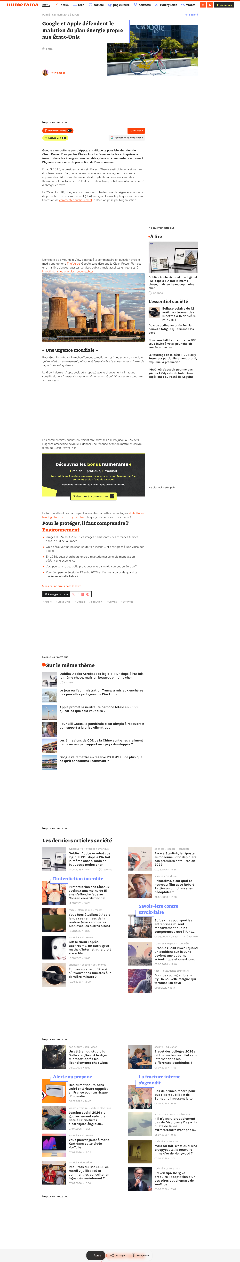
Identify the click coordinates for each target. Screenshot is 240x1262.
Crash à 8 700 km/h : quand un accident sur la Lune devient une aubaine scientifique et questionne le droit (176, 953)
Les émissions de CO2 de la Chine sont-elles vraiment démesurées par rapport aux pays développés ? (101, 742)
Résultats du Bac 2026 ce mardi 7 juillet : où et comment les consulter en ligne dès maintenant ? (89, 1172)
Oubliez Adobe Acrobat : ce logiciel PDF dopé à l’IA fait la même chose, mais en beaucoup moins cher (102, 675)
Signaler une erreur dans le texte (61, 586)
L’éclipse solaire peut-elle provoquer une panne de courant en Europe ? (91, 566)
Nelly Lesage (57, 72)
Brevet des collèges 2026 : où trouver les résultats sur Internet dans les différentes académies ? (175, 1057)
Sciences (128, 601)
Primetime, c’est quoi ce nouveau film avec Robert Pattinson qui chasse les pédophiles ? (174, 886)
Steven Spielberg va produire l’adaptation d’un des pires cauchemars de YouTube (174, 1178)
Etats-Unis (64, 601)
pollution (96, 601)
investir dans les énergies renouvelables (68, 271)
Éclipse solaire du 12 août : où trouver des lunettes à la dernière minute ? (179, 314)
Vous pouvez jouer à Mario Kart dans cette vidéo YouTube (89, 1143)
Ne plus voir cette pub (55, 122)
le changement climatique (119, 372)
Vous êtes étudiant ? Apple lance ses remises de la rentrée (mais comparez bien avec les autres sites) (89, 920)
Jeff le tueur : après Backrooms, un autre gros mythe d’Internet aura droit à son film (90, 947)
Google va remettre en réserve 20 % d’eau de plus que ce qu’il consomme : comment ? (101, 759)
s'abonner (226, 5)
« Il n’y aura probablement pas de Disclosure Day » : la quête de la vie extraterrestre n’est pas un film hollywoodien (175, 1124)
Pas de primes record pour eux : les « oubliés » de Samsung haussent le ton (174, 1094)
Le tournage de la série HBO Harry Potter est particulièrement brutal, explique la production (173, 358)
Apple (48, 601)
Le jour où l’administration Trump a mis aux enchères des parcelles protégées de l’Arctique (102, 692)
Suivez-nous (136, 130)
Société (193, 14)
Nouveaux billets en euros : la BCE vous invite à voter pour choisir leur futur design (172, 343)
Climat (112, 601)
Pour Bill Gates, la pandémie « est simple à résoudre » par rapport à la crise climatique (102, 725)
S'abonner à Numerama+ (90, 496)
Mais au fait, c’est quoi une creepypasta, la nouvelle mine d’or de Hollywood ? (175, 1149)
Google (81, 601)
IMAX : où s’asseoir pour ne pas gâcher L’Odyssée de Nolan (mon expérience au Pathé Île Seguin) (171, 373)
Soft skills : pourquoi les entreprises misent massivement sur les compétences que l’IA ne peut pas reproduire (173, 926)
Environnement (61, 530)
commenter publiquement (75, 200)
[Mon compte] (203, 5)
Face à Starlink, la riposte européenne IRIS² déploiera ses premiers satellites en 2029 (175, 859)
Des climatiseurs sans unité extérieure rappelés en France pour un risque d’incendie (88, 1090)
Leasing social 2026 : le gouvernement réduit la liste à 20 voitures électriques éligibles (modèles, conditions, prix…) (87, 1118)
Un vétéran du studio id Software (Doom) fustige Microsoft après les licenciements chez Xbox (88, 1057)
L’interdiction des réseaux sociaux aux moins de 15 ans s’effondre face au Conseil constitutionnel (89, 892)
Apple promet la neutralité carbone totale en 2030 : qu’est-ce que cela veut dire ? (99, 709)
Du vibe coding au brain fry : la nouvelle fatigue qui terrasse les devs (171, 329)
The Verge (73, 264)
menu (46, 4)
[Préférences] (210, 5)
